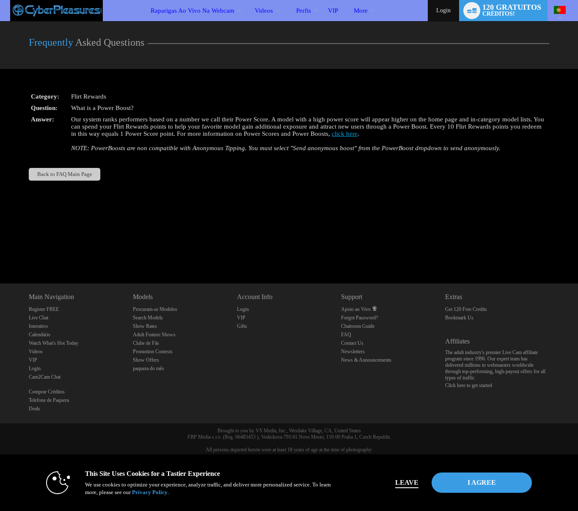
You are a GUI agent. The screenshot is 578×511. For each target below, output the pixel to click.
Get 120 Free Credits (466, 309)
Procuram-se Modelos (155, 309)
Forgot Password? (359, 318)
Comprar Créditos (47, 392)
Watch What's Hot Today (53, 343)
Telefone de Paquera (49, 400)
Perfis (303, 10)
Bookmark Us (459, 318)
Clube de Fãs (146, 343)
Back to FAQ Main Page (64, 174)
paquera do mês (148, 368)
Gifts (242, 326)
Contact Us (352, 343)
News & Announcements (366, 360)
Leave (406, 482)
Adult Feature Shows (154, 335)
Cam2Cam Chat (45, 377)
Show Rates (145, 326)
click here (345, 133)
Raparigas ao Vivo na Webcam (192, 10)
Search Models (148, 318)
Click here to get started (468, 385)
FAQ (346, 335)
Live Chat (38, 318)
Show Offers (146, 360)
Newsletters (353, 351)
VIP (333, 10)
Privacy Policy (150, 492)
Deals (34, 409)
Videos (264, 10)
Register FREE (44, 309)
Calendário (39, 335)
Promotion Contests (153, 351)
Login (443, 10)
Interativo (38, 326)
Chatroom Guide (357, 326)
